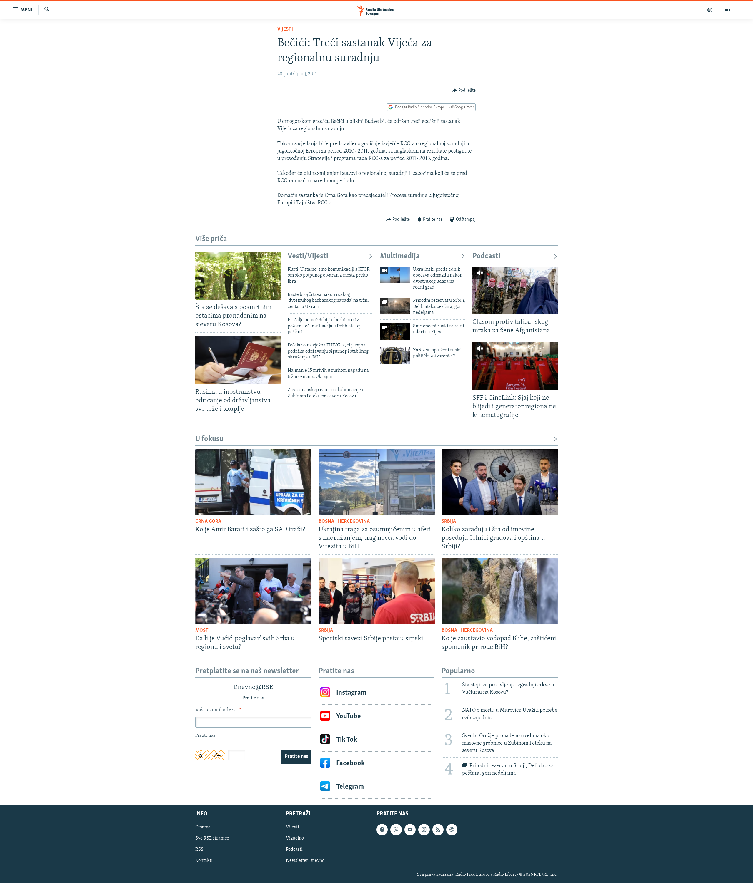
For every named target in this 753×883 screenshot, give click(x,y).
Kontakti (204, 861)
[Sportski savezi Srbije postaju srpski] (377, 591)
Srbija (449, 521)
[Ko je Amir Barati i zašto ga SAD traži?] (253, 482)
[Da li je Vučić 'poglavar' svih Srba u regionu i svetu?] (253, 591)
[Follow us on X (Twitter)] (396, 829)
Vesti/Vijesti (308, 256)
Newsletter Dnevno (305, 861)
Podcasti (486, 256)
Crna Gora (208, 521)
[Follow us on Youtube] (410, 829)
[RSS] (438, 829)
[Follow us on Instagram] (423, 829)
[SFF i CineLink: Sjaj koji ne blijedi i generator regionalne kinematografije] (515, 366)
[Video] (728, 10)
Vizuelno (295, 838)
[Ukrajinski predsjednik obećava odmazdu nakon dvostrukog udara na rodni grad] (395, 275)
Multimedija (400, 256)
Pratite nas (296, 756)
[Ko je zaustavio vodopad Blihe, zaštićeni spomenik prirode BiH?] (500, 591)
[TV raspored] (451, 829)
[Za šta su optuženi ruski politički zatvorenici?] (395, 355)
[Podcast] (710, 10)
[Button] (464, 90)
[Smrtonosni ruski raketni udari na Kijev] (395, 331)
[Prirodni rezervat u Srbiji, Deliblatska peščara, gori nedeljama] (395, 306)
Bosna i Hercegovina (344, 521)
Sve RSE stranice (212, 838)
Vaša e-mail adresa (218, 710)
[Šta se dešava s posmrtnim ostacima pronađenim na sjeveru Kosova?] (238, 276)
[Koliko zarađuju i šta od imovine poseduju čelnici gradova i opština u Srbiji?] (500, 482)
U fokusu (209, 439)
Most (202, 630)
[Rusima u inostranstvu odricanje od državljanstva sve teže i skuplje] (238, 360)
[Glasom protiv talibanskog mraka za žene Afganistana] (515, 290)
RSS (199, 849)
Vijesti (285, 29)
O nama (203, 827)
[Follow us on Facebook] (382, 829)
